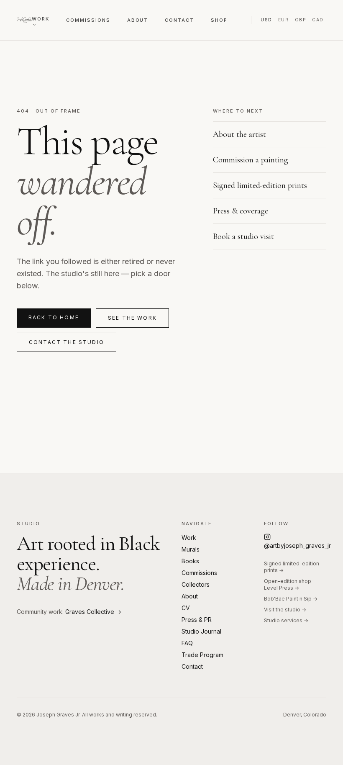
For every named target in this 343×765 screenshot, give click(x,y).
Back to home (53, 317)
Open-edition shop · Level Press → (289, 584)
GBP (301, 20)
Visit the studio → (285, 609)
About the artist (239, 134)
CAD (318, 20)
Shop (219, 20)
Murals (191, 549)
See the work (132, 318)
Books (190, 561)
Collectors (196, 584)
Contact (179, 20)
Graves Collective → (93, 611)
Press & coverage (240, 211)
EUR (283, 20)
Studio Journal (201, 631)
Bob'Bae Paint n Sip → (290, 599)
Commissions (88, 20)
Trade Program (202, 654)
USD (266, 20)
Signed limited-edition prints (260, 185)
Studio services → (286, 620)
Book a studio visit (243, 236)
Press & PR (197, 619)
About (137, 20)
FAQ (187, 643)
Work (40, 19)
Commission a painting (250, 160)
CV (186, 607)
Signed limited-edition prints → (291, 566)
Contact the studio (66, 342)
